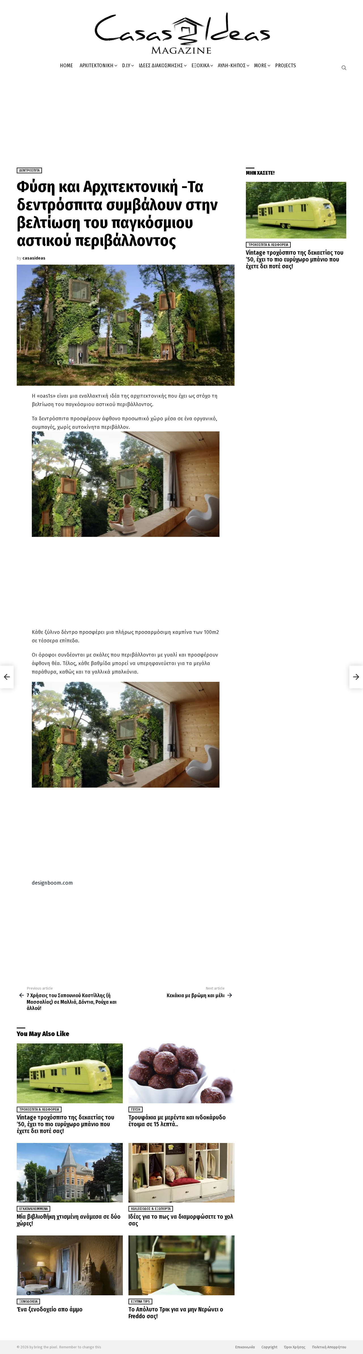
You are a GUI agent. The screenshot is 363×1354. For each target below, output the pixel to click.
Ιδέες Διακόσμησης (161, 65)
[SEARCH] (344, 67)
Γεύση (135, 1110)
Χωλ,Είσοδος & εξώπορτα (150, 1209)
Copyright (269, 1347)
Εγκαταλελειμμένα (33, 1209)
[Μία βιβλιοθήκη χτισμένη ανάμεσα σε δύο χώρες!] (70, 1173)
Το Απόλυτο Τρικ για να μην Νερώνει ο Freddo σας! (175, 1313)
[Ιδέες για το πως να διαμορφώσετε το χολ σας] (181, 1173)
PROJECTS (285, 65)
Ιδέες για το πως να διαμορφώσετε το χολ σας (180, 1220)
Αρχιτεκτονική (96, 65)
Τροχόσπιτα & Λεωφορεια (39, 1110)
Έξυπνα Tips (140, 1302)
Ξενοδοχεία (28, 1302)
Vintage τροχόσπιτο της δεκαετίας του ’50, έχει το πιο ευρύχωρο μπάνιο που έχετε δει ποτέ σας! (65, 1124)
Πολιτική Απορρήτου (329, 1347)
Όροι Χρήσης (294, 1347)
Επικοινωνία (245, 1347)
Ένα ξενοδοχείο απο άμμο (50, 1309)
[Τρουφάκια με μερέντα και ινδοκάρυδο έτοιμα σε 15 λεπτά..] (181, 1073)
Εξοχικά (200, 65)
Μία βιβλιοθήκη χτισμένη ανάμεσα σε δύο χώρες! (69, 1220)
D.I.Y (126, 65)
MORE (260, 65)
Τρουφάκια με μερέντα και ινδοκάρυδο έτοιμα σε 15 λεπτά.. (177, 1121)
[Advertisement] (181, 116)
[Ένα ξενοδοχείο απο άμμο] (70, 1265)
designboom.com (52, 883)
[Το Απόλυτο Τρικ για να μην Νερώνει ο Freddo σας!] (181, 1265)
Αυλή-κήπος (232, 65)
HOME (66, 65)
